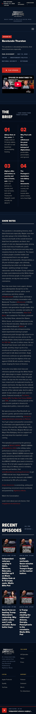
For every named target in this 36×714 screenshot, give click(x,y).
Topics (22, 658)
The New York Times (18, 398)
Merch (22, 687)
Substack (23, 683)
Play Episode (13, 70)
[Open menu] (33, 29)
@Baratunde (21, 302)
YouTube (4, 687)
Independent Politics (19, 58)
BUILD (21, 326)
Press (22, 662)
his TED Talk (6, 342)
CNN (6, 401)
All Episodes (24, 654)
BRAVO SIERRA (15, 445)
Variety (4, 398)
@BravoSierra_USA (9, 448)
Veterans (24, 61)
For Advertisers (25, 691)
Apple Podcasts (7, 679)
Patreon (22, 679)
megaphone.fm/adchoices (11, 503)
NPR (9, 398)
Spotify (4, 683)
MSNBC (29, 398)
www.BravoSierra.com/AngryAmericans (15, 472)
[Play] (4, 710)
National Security (9, 61)
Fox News (25, 395)
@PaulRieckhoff (7, 297)
